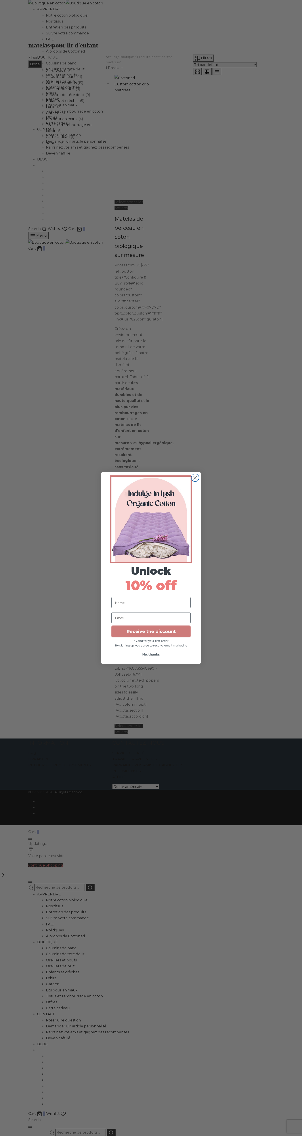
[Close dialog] (195, 478)
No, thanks (151, 654)
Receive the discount (151, 631)
